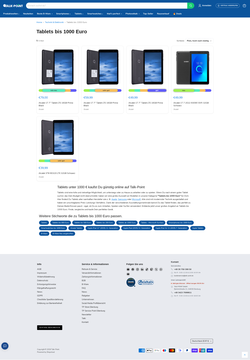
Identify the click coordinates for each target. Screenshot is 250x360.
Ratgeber (86, 295)
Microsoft (136, 199)
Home (39, 22)
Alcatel (41, 109)
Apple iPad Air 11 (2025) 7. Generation (171, 228)
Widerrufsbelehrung (46, 276)
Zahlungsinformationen (92, 276)
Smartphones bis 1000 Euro (180, 222)
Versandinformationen (91, 273)
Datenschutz (42, 280)
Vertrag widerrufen (49, 328)
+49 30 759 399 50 (182, 269)
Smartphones (63, 13)
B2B (84, 280)
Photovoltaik (132, 13)
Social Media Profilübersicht (93, 303)
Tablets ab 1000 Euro (127, 222)
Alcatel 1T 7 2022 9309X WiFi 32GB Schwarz (191, 104)
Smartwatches (94, 13)
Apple (114, 199)
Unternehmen (88, 299)
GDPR (40, 295)
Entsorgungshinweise (46, 284)
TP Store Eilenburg (90, 307)
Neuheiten (28, 13)
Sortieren (180, 41)
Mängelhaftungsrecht (46, 288)
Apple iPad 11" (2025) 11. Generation (103, 228)
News (39, 292)
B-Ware (44, 233)
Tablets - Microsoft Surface (152, 222)
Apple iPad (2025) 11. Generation (136, 228)
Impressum (42, 273)
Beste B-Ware (44, 13)
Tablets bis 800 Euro (60, 222)
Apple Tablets (197, 228)
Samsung (122, 199)
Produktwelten (10, 13)
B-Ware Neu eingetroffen (63, 233)
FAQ (84, 288)
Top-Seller (148, 13)
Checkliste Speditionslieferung (50, 299)
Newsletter (86, 314)
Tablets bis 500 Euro (82, 222)
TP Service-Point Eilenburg (93, 310)
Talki (84, 318)
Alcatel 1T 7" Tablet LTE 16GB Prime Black (56, 104)
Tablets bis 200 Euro (104, 222)
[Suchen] (190, 6)
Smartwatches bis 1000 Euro (53, 228)
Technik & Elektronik (54, 22)
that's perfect (114, 13)
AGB (39, 269)
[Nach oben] (245, 355)
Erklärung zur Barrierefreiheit (49, 303)
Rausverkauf (163, 13)
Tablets (78, 13)
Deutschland (200, 341)
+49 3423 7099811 (183, 292)
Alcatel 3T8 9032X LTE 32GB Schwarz (57, 173)
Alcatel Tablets (76, 228)
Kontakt (85, 322)
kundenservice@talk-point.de (183, 276)
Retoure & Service (89, 269)
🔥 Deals (177, 13)
